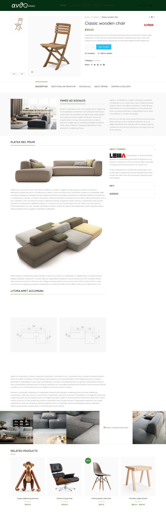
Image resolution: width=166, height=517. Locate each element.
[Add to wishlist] (43, 461)
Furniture (95, 17)
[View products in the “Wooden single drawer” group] (154, 466)
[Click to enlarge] (32, 72)
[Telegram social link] (151, 5)
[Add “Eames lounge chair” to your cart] (80, 466)
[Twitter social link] (142, 5)
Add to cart (104, 47)
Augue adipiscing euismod (27, 498)
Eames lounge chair (65, 498)
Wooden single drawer (138, 498)
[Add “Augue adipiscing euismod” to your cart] (43, 466)
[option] (18, 24)
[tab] (41, 85)
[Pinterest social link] (145, 5)
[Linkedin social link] (148, 5)
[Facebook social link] (139, 5)
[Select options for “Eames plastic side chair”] (117, 466)
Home (87, 17)
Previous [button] (14, 74)
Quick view (43, 471)
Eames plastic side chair (101, 498)
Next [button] (22, 74)
